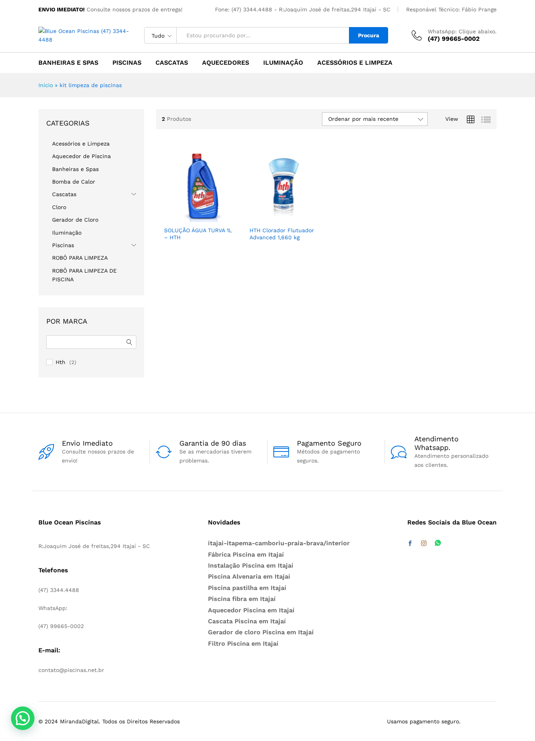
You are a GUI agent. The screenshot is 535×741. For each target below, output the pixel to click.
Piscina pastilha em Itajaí (247, 588)
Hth (60, 362)
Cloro (59, 207)
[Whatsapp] (438, 543)
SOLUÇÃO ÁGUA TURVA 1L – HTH (198, 233)
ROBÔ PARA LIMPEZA (80, 258)
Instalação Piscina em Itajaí (250, 565)
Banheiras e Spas (68, 63)
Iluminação (283, 63)
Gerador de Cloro (75, 220)
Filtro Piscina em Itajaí (243, 643)
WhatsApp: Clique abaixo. (462, 31)
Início (45, 85)
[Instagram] (424, 544)
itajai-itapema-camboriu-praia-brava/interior (279, 543)
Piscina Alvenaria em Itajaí (249, 576)
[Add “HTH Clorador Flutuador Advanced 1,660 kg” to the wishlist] (290, 213)
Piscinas (126, 63)
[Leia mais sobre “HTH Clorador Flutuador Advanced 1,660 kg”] (255, 213)
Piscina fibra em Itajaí (242, 599)
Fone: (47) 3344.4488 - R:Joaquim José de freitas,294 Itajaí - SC (302, 9)
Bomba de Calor (73, 181)
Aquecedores (225, 63)
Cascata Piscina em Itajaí (247, 621)
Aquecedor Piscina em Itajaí (251, 610)
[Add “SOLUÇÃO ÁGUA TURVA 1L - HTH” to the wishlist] (205, 213)
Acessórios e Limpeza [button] (354, 63)
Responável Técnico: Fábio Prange (451, 9)
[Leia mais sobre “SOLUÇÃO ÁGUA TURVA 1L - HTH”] (170, 213)
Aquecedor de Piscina (81, 156)
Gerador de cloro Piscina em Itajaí (261, 632)
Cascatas (171, 63)
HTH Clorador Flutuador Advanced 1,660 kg (281, 233)
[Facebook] (410, 543)
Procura (368, 35)
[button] (222, 213)
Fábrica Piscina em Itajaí (246, 554)
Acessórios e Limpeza (81, 143)
